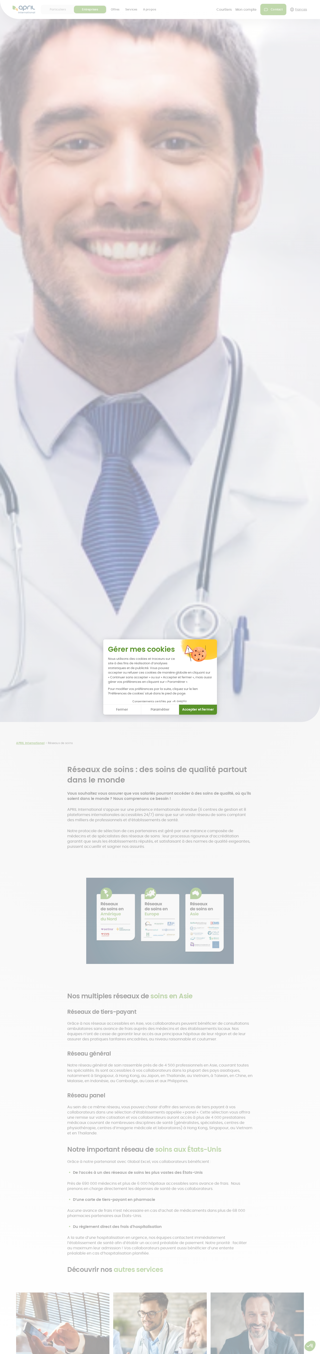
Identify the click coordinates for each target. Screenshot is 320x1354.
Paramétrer (160, 709)
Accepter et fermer (198, 709)
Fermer (122, 709)
